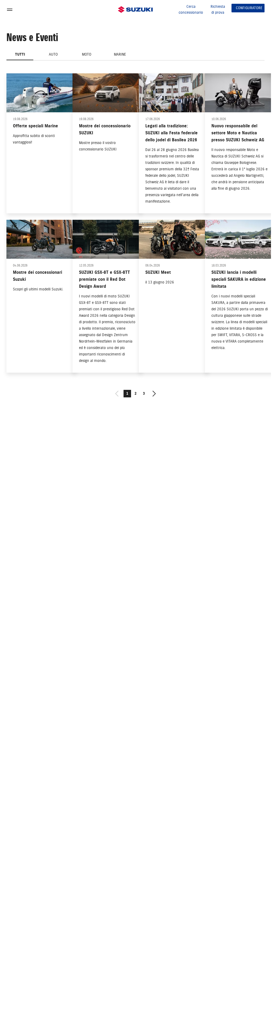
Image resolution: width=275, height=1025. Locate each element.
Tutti (20, 54)
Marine (120, 54)
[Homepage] (135, 9)
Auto (53, 54)
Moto (86, 54)
